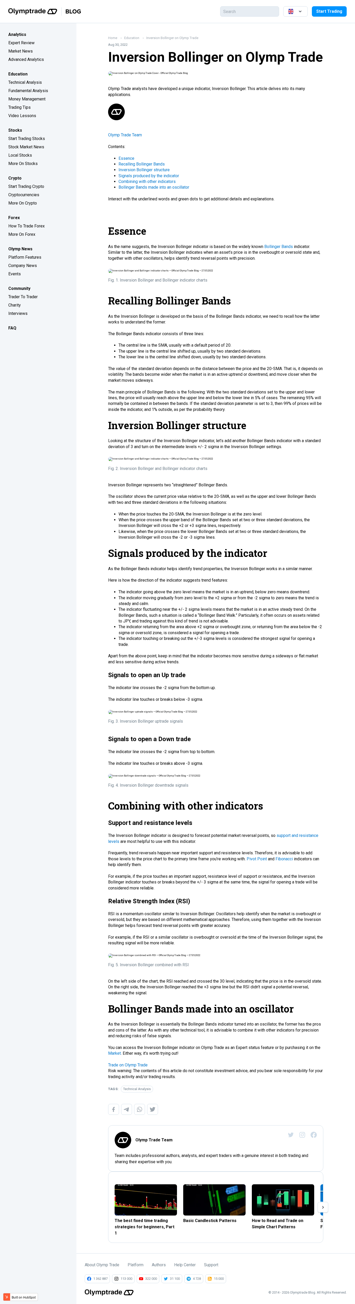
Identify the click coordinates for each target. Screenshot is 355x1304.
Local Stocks (20, 155)
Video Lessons (22, 115)
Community (19, 288)
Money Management (26, 99)
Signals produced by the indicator (149, 175)
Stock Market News (26, 146)
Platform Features (24, 257)
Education (18, 74)
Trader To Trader (23, 296)
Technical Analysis (25, 82)
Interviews (18, 313)
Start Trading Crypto (26, 186)
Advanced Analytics (26, 59)
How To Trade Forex (26, 226)
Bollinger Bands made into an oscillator (154, 187)
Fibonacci (284, 858)
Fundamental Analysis (28, 90)
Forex (14, 217)
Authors (159, 1264)
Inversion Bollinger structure (144, 169)
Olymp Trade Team (125, 134)
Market (114, 1053)
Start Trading (329, 11)
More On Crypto (22, 203)
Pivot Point (257, 858)
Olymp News (20, 248)
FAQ (12, 328)
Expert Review (21, 42)
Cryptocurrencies (23, 194)
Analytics (17, 34)
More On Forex (21, 234)
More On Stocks (23, 163)
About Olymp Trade (102, 1264)
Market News (20, 51)
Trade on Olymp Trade (128, 1065)
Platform (135, 1264)
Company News (22, 265)
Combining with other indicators (147, 181)
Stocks (15, 130)
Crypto (15, 178)
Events (14, 273)
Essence (126, 158)
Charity (14, 305)
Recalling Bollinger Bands (142, 164)
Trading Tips (19, 107)
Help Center (185, 1264)
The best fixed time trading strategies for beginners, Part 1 (144, 1227)
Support (211, 1264)
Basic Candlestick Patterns (209, 1220)
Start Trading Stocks (26, 138)
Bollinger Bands (278, 246)
